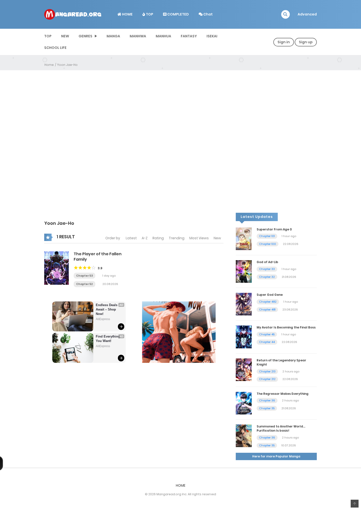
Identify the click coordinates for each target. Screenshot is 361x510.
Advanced (307, 14)
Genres (85, 36)
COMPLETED (178, 14)
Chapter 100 (267, 244)
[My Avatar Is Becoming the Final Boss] (244, 336)
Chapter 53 (84, 276)
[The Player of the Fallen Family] (56, 267)
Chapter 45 (267, 334)
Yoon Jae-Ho (67, 65)
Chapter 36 (267, 400)
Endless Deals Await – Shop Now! (107, 309)
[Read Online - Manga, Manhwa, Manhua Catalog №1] (72, 14)
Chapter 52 (84, 284)
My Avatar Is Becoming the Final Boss (286, 327)
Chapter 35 (267, 408)
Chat (208, 14)
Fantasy (189, 36)
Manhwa (138, 36)
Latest (131, 238)
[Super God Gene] (244, 303)
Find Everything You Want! (108, 339)
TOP (149, 14)
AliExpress (103, 319)
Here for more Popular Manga (276, 456)
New (217, 238)
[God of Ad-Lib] (244, 271)
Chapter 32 (267, 277)
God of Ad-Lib (267, 262)
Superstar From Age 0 (274, 229)
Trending (176, 238)
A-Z (145, 238)
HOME (127, 14)
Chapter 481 (267, 310)
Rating (158, 238)
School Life (55, 47)
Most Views (199, 238)
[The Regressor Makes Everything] (244, 402)
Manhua (163, 36)
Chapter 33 (267, 269)
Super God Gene (270, 295)
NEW (65, 36)
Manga (113, 36)
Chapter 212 (267, 379)
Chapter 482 (268, 302)
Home (49, 65)
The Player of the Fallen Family (98, 256)
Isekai (212, 36)
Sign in (284, 42)
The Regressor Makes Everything (282, 394)
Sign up (306, 42)
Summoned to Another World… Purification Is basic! (281, 428)
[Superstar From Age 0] (244, 238)
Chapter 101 (267, 236)
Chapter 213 (267, 371)
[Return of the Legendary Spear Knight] (244, 369)
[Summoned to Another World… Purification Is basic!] (244, 435)
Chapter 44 (267, 342)
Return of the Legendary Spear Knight (281, 362)
